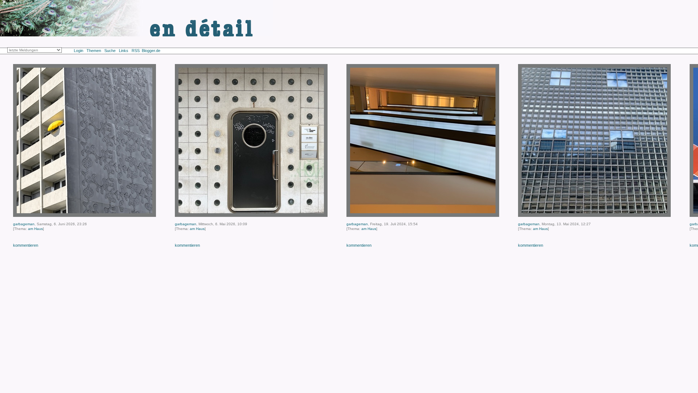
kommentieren (25, 245)
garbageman (24, 224)
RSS (136, 50)
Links (123, 50)
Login (78, 50)
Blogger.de (155, 50)
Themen (94, 50)
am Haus (35, 229)
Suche (110, 50)
